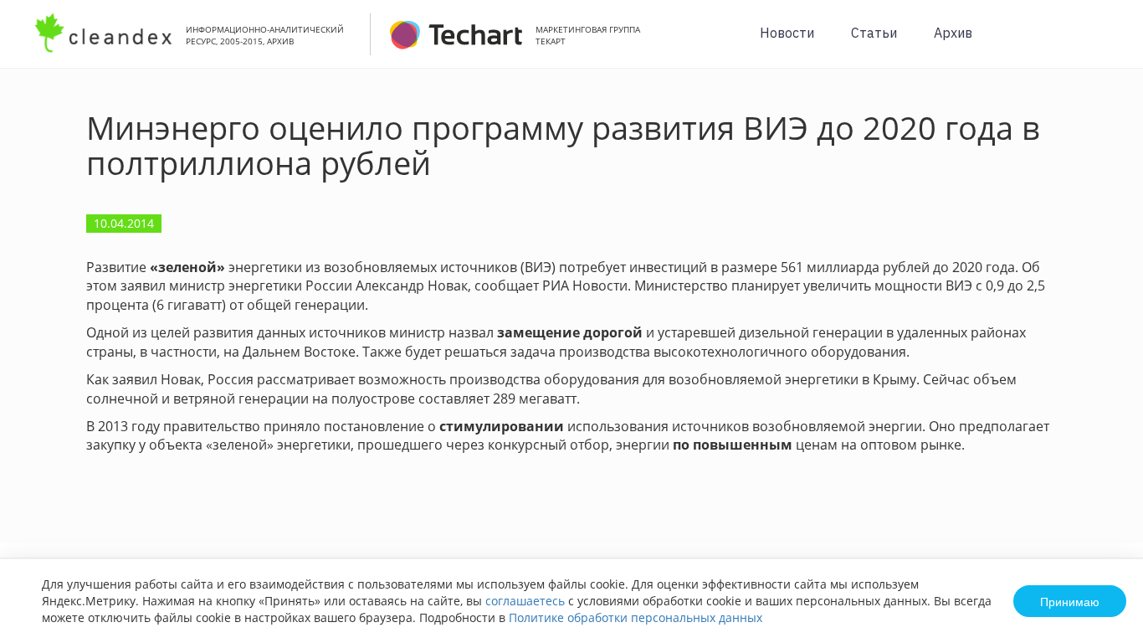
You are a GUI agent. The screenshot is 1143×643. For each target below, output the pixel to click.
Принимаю (1069, 601)
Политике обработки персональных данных (635, 617)
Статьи (874, 32)
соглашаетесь (525, 601)
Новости (787, 32)
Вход (1104, 43)
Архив (953, 32)
